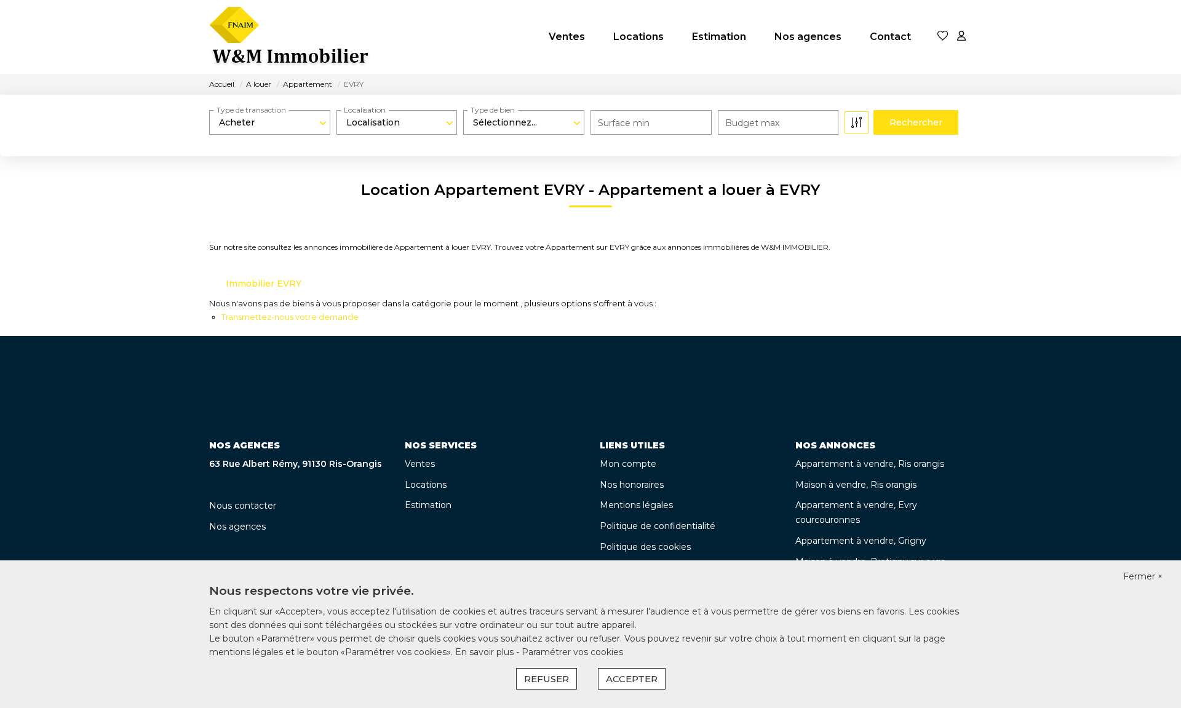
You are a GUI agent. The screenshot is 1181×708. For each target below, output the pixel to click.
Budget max (752, 123)
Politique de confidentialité (657, 525)
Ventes (567, 36)
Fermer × (1143, 576)
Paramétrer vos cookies (572, 652)
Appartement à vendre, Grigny (860, 540)
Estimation (719, 36)
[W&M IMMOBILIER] (290, 37)
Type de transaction (251, 109)
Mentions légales (636, 505)
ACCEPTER (632, 679)
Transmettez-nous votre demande (290, 317)
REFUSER (546, 679)
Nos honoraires (632, 484)
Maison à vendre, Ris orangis (856, 484)
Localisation (365, 109)
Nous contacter (242, 505)
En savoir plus (485, 652)
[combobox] (270, 122)
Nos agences (807, 36)
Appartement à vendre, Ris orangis (869, 463)
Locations (638, 36)
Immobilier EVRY (263, 283)
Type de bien (493, 109)
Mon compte (628, 463)
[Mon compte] (961, 36)
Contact (890, 36)
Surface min (624, 123)
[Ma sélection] (942, 36)
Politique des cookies (645, 546)
